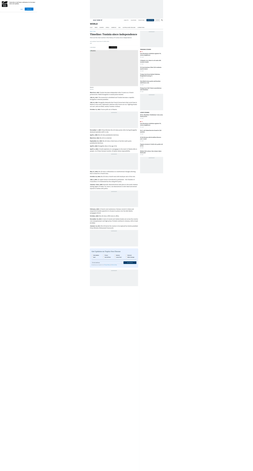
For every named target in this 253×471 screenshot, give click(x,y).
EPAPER (157, 20)
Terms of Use (114, 264)
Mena (94, 31)
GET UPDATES (130, 262)
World (91, 31)
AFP (91, 43)
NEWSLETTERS (150, 20)
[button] (91, 20)
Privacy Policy (107, 264)
